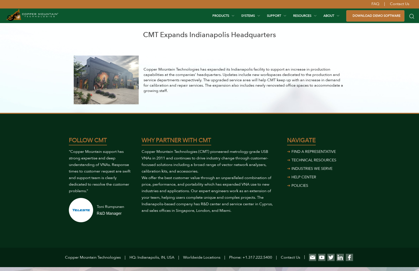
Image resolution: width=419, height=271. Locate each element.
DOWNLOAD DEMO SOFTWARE (377, 16)
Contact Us (290, 257)
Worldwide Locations (201, 257)
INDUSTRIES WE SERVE (311, 168)
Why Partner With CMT (176, 140)
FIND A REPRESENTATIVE (313, 151)
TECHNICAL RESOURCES (313, 160)
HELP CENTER (303, 177)
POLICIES (299, 185)
